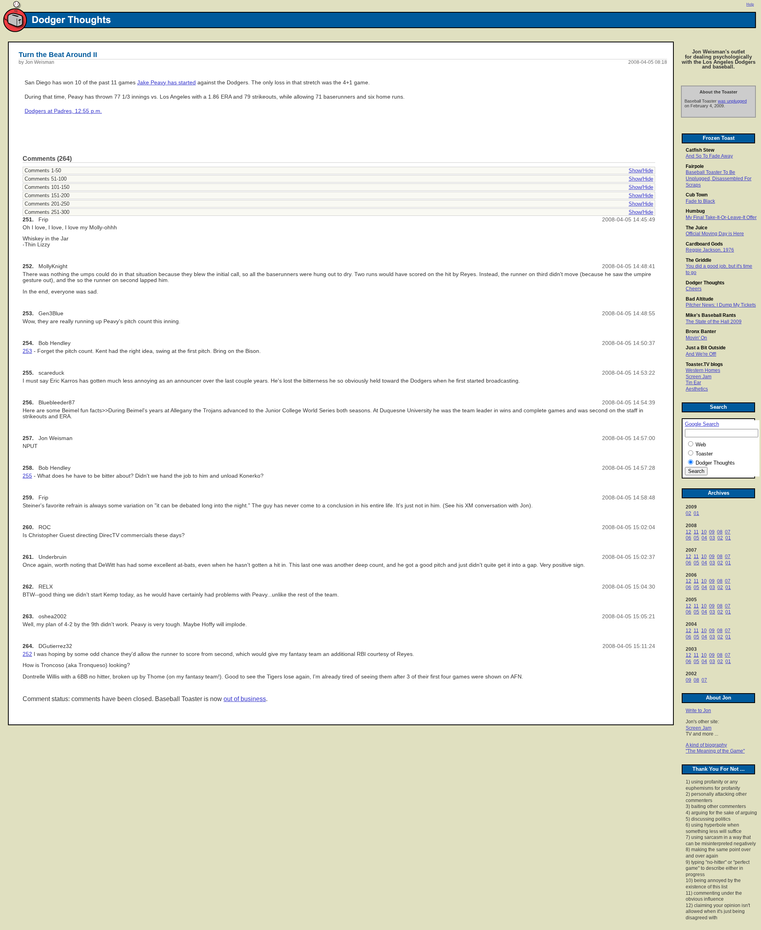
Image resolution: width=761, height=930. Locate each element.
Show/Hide (641, 170)
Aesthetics (697, 389)
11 (696, 532)
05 (696, 538)
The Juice (696, 228)
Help (750, 4)
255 (27, 476)
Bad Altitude (699, 299)
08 (720, 532)
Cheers (694, 289)
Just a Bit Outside (706, 348)
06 (688, 538)
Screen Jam (698, 376)
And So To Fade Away (709, 156)
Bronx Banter (701, 331)
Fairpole (695, 166)
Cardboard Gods (704, 244)
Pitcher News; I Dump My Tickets (721, 305)
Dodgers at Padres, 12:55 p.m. (63, 111)
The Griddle (698, 260)
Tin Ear (693, 382)
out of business (245, 699)
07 (727, 532)
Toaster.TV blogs (704, 364)
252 (27, 654)
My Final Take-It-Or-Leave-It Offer (721, 217)
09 (712, 532)
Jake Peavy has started (166, 83)
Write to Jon (698, 710)
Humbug (695, 211)
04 (704, 538)
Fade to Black (700, 201)
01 (696, 513)
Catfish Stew (700, 150)
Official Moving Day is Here (715, 233)
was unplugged (732, 101)
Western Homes (703, 370)
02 (688, 513)
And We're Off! (701, 354)
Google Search (702, 424)
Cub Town (696, 195)
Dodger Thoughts (705, 283)
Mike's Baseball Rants (711, 315)
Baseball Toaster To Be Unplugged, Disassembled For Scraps (718, 178)
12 (688, 532)
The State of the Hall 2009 (714, 321)
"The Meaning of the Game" (715, 751)
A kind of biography (706, 745)
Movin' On (696, 338)
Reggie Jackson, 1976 (710, 250)
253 (27, 351)
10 (704, 532)
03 (712, 538)
